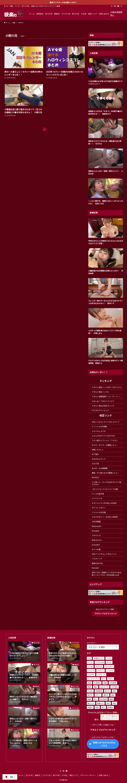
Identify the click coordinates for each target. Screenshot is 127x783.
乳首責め (97, 683)
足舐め (90, 707)
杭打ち (90, 695)
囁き (95, 687)
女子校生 (114, 687)
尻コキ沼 (56, 775)
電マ (103, 707)
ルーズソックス (93, 679)
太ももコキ (104, 687)
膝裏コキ (100, 703)
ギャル (109, 662)
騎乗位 (110, 707)
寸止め (90, 691)
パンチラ (110, 670)
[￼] (109, 719)
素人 (95, 699)
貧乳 (114, 703)
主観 (89, 683)
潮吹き (105, 695)
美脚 (111, 699)
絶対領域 (103, 699)
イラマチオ (100, 662)
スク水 (90, 666)
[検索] (121, 6)
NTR (89, 658)
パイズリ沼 (46, 775)
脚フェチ (91, 703)
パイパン (100, 670)
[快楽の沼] (13, 13)
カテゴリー (92, 642)
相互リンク (73, 775)
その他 (64, 775)
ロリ (103, 679)
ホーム (21, 775)
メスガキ (91, 674)
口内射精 (113, 683)
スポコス (99, 666)
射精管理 (99, 691)
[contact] (118, 6)
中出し (110, 679)
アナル (90, 662)
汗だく (98, 695)
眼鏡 (89, 699)
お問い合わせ (103, 775)
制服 (105, 683)
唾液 (89, 687)
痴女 (112, 695)
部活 (97, 707)
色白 (108, 703)
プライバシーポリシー (88, 775)
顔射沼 (37, 775)
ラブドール (101, 674)
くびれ (108, 658)
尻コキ (107, 691)
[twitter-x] (111, 6)
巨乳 (114, 691)
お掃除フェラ (98, 658)
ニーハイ (91, 670)
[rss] (115, 6)
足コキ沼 (29, 775)
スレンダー (109, 666)
